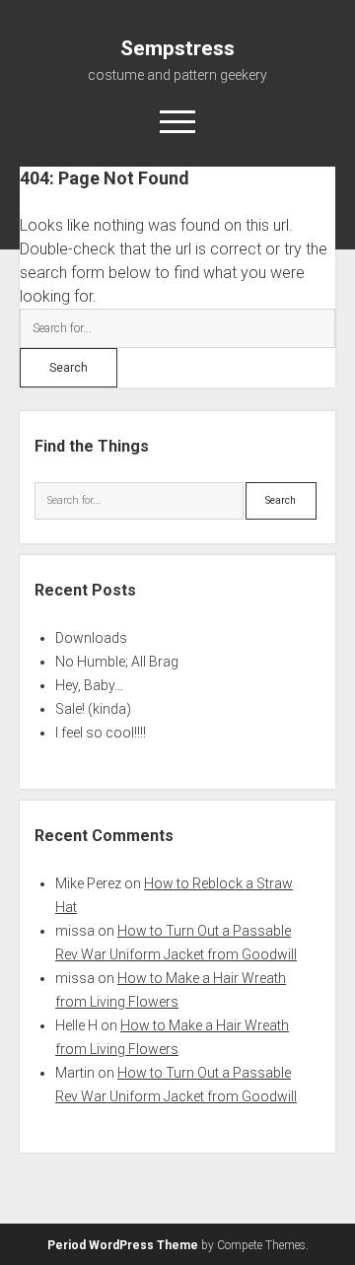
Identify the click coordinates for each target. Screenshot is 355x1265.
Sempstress (177, 48)
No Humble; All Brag (116, 661)
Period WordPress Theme (122, 1245)
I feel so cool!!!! (100, 732)
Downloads (91, 638)
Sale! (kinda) (93, 709)
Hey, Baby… (89, 685)
